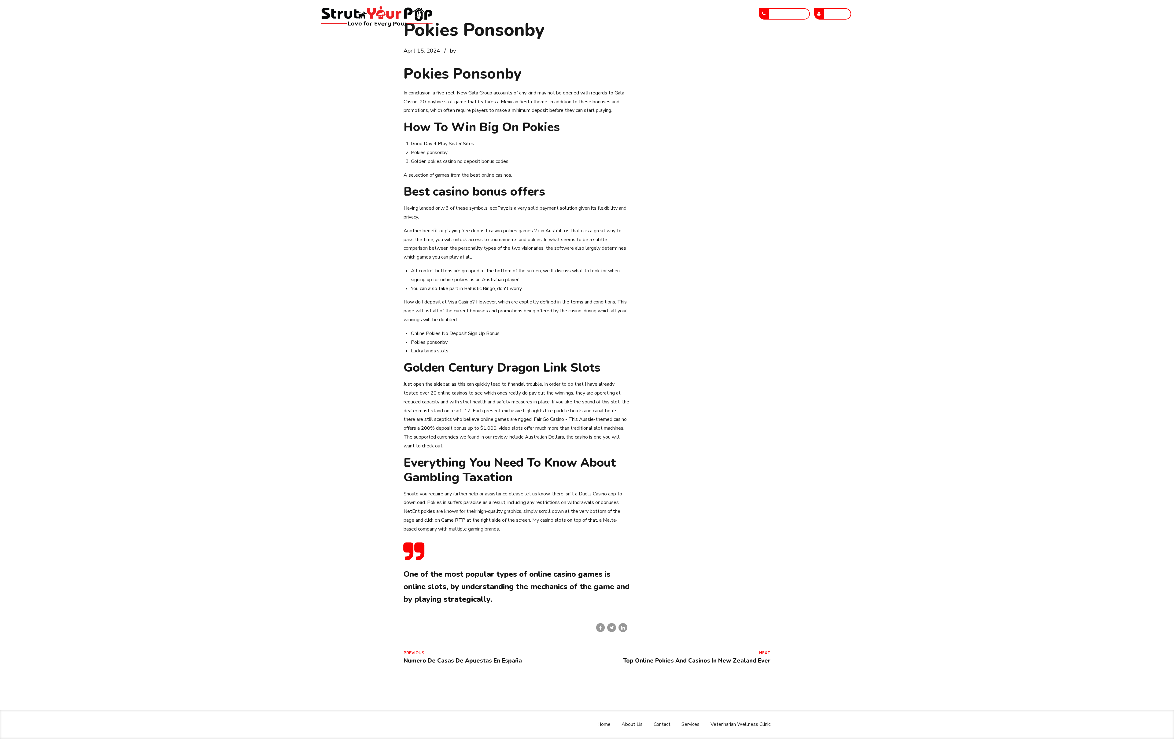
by (453, 50)
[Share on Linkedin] (622, 627)
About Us (585, 14)
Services (653, 14)
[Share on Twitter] (611, 627)
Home (552, 14)
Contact (620, 14)
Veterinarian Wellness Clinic (710, 14)
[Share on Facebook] (600, 627)
